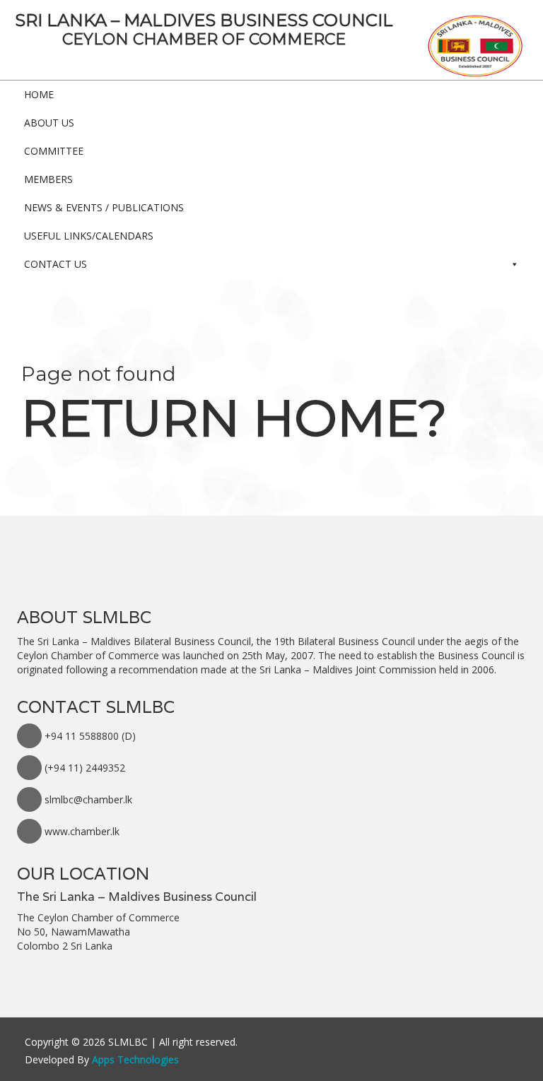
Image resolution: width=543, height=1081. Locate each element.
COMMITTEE (53, 151)
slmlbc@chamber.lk (88, 799)
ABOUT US (49, 122)
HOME (39, 94)
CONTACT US (55, 264)
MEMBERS (48, 179)
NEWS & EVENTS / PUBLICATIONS (104, 207)
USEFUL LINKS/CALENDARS (88, 235)
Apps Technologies (135, 1059)
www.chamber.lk (82, 831)
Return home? (234, 417)
